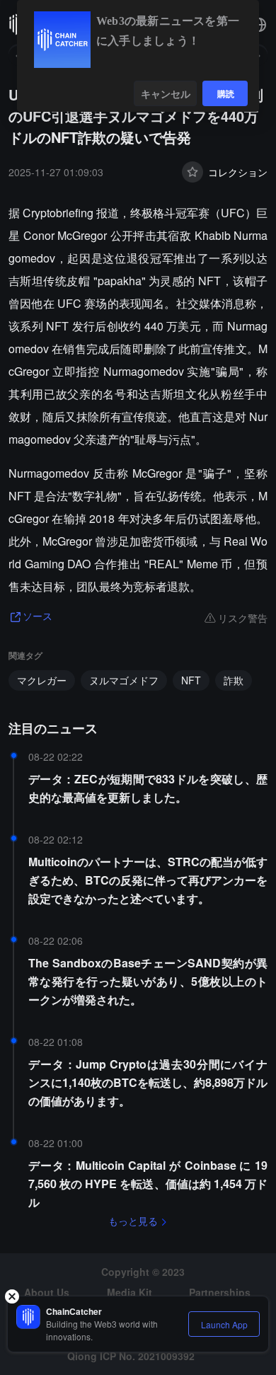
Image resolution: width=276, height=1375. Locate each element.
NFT (191, 680)
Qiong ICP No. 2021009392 (131, 1356)
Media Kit (129, 1292)
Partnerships (220, 1292)
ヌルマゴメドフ (124, 680)
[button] (259, 25)
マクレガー (42, 680)
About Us (46, 1292)
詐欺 (233, 680)
